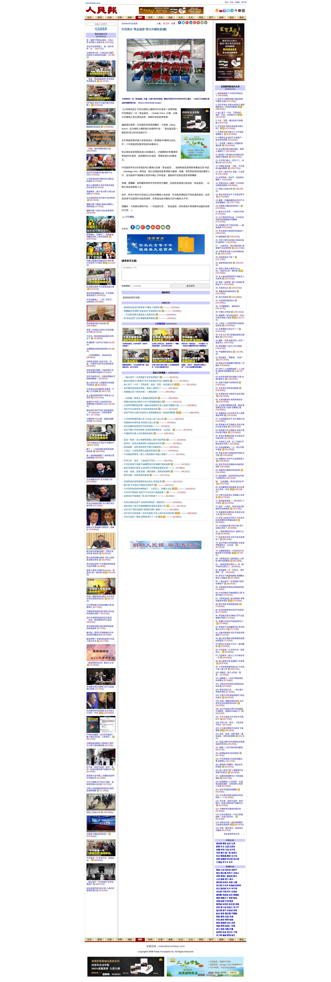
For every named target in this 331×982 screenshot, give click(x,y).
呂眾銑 (234, 892)
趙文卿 (219, 910)
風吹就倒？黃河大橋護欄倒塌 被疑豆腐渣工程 (155, 506)
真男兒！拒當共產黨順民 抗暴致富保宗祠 (153, 443)
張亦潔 (232, 904)
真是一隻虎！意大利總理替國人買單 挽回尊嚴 (155, 440)
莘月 (229, 892)
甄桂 (235, 898)
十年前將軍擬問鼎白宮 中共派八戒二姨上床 (154, 419)
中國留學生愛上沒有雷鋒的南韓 (149, 433)
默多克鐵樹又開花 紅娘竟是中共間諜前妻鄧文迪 (154, 468)
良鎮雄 (225, 895)
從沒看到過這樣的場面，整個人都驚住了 (151, 388)
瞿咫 (222, 917)
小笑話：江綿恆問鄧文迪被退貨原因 (151, 451)
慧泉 (231, 901)
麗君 (224, 843)
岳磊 (227, 917)
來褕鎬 (232, 885)
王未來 (225, 885)
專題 (201, 17)
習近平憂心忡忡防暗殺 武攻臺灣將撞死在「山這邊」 (158, 430)
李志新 (219, 892)
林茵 (231, 882)
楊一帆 (228, 853)
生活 (181, 17)
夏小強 (223, 907)
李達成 (230, 910)
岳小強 (234, 856)
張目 (229, 923)
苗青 (218, 907)
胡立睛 (219, 885)
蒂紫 (231, 898)
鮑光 (218, 913)
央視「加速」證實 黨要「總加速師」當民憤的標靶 (157, 471)
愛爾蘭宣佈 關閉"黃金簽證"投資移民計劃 (152, 311)
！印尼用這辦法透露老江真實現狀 (150, 314)
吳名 (218, 856)
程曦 (218, 850)
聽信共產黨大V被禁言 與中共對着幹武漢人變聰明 (156, 381)
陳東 (218, 923)
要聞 (99, 17)
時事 (120, 17)
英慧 (218, 901)
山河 (218, 879)
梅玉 (233, 935)
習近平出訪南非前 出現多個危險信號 (151, 409)
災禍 (160, 17)
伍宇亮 (232, 850)
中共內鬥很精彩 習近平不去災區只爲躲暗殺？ (155, 492)
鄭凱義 (223, 856)
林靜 (218, 859)
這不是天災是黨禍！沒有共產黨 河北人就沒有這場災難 (160, 513)
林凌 (224, 932)
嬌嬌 (224, 935)
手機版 (237, 2)
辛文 (222, 847)
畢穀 (218, 898)
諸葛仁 (228, 926)
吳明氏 (225, 882)
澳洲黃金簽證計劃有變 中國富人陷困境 (152, 307)
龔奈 (229, 856)
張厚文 (234, 853)
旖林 (222, 920)
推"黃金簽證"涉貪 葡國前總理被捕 (150, 318)
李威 (231, 917)
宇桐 (224, 892)
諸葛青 (219, 932)
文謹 (227, 847)
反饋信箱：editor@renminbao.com (165, 946)
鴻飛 (237, 904)
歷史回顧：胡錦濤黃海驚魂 (147, 475)
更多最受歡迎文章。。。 (234, 834)
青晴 (235, 910)
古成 (222, 870)
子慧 (235, 932)
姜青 (222, 913)
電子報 (243, 2)
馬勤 (218, 926)
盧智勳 (219, 895)
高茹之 (230, 907)
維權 (221, 17)
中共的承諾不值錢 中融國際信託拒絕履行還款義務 (157, 464)
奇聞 (150, 17)
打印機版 (129, 217)
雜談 (242, 17)
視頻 (231, 17)
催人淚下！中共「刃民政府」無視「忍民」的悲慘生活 (160, 384)
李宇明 (234, 889)
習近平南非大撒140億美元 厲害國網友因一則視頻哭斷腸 (161, 412)
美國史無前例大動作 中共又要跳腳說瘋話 (153, 402)
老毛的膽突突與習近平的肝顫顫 (147, 426)
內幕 (110, 17)
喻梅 (231, 920)
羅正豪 (223, 873)
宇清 (227, 901)
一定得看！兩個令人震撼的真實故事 (151, 398)
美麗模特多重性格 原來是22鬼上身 (150, 422)
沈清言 (232, 847)
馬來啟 (228, 870)
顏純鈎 (230, 876)
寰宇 (211, 17)
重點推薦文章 (101, 34)
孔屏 (233, 843)
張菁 (218, 876)
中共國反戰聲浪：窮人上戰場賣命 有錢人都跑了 (154, 454)
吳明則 (225, 904)
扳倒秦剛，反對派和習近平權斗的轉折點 (151, 447)
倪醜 (227, 929)
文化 (191, 17)
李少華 (219, 935)
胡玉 (218, 889)
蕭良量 (228, 913)
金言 (231, 895)
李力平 (236, 907)
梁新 (222, 929)
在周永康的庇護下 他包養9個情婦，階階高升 (153, 502)
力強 (227, 850)
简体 (226, 2)
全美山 (236, 873)
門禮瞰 (234, 913)
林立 (218, 929)
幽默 (130, 17)
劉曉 (218, 847)
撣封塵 (219, 882)
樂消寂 (223, 889)
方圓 (235, 882)
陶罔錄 (219, 904)
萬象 (170, 17)
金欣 (229, 843)
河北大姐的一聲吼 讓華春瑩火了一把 (153, 517)
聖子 (227, 879)
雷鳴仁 (223, 876)
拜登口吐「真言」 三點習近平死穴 (148, 460)
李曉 (233, 926)
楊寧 (222, 879)
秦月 (231, 879)
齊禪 (222, 926)
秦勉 (218, 870)
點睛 (222, 901)
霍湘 (229, 935)
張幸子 (230, 873)
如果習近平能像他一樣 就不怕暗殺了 (149, 496)
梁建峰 (223, 859)
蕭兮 (222, 853)
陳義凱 (236, 895)
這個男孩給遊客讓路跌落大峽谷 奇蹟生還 (153, 481)
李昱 (218, 853)
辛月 (229, 889)
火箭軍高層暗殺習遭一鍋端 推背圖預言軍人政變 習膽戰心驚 (160, 405)
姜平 (224, 910)
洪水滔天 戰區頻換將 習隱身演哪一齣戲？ (151, 509)
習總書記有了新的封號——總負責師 (149, 392)
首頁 (89, 17)
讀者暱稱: (126, 286)
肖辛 (231, 862)
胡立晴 (236, 859)
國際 (140, 17)
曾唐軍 (238, 885)
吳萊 (233, 923)
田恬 (218, 920)
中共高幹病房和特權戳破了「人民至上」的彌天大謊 (159, 489)
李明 (222, 850)
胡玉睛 (230, 859)
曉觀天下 (224, 898)
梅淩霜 (219, 843)
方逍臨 (219, 862)
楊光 (218, 873)
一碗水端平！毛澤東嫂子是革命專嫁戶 (151, 377)
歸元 (235, 876)
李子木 (225, 862)
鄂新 (218, 917)
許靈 (231, 929)
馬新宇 (234, 870)
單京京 (230, 932)
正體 (231, 2)
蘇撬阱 (223, 923)
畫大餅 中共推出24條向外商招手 (149, 485)
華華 (227, 920)
